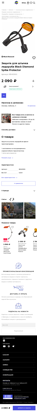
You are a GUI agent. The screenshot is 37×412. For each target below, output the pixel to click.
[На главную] (16, 3)
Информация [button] (8, 375)
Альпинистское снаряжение (24, 9)
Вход (24, 3)
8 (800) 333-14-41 (7, 388)
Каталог (11, 9)
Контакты (6, 380)
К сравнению (18, 183)
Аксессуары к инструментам (10, 16)
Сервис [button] (5, 365)
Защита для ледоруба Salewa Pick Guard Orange (7, 251)
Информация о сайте (20, 398)
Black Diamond (22, 243)
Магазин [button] (6, 360)
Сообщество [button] (8, 370)
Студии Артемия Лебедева (21, 396)
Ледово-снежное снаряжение (11, 12)
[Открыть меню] (3, 3)
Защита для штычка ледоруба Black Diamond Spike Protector (22, 248)
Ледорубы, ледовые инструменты (12, 14)
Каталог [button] (6, 355)
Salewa (5, 246)
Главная (4, 9)
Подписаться (18, 331)
